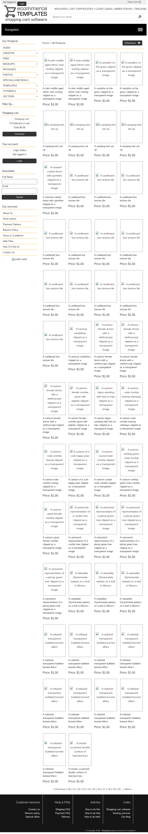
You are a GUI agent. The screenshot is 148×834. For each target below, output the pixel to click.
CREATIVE (9, 53)
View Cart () (134, 2)
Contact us (34, 809)
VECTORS (8, 96)
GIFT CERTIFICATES (81, 9)
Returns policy (32, 813)
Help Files (8, 241)
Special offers (32, 816)
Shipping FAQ (63, 809)
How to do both (92, 816)
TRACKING (140, 9)
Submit (19, 197)
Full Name (7, 177)
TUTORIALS (9, 91)
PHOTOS (8, 74)
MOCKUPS (9, 64)
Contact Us (9, 252)
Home (45, 43)
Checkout (19, 134)
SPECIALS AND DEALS (16, 80)
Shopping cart (21, 119)
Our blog (125, 816)
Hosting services (121, 813)
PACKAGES (9, 69)
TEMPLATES (10, 85)
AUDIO (6, 47)
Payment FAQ (62, 813)
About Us (8, 213)
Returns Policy (10, 230)
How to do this (92, 809)
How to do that (92, 813)
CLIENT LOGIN (103, 9)
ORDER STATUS (123, 9)
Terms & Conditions (13, 235)
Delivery (66, 816)
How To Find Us (11, 246)
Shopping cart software (118, 809)
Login (21, 4)
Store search (9, 218)
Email (5, 186)
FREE (6, 58)
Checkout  (132, 43)
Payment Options (12, 224)
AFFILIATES (61, 9)
